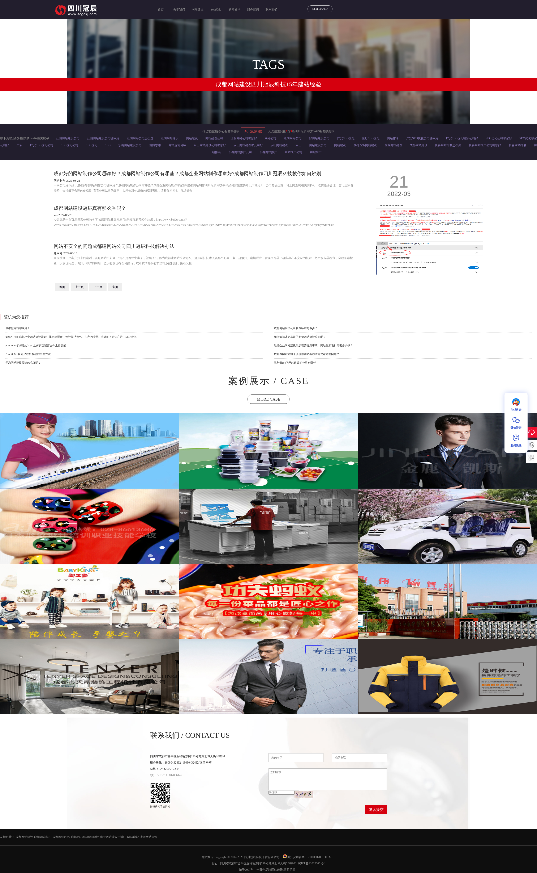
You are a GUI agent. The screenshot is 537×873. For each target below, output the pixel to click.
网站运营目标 (177, 145)
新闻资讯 (234, 9)
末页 (115, 287)
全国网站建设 (90, 837)
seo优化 (216, 9)
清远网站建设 (148, 837)
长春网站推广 (268, 152)
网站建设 (197, 9)
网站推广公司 (293, 152)
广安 (19, 145)
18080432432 (320, 9)
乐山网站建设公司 (130, 145)
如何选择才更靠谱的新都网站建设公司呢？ (300, 336)
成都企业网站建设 (365, 145)
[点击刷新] (304, 794)
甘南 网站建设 (128, 837)
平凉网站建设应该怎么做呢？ (23, 362)
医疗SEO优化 (370, 138)
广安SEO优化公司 (41, 145)
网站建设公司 (214, 138)
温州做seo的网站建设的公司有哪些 (295, 362)
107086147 (175, 775)
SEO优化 (91, 145)
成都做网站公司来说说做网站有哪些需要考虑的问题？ (306, 354)
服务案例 (253, 9)
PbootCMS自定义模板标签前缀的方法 (28, 354)
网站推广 (316, 152)
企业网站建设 (393, 145)
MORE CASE (268, 399)
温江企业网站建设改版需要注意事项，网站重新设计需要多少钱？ (313, 345)
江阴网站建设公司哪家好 (103, 138)
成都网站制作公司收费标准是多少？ (296, 328)
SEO (108, 145)
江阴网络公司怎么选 (140, 138)
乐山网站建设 (279, 145)
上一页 (79, 287)
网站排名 (393, 138)
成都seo (76, 837)
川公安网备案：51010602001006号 (309, 857)
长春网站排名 (517, 145)
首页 (161, 9)
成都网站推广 (43, 837)
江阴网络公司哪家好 (244, 138)
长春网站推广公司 (240, 152)
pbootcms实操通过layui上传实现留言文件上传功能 (35, 345)
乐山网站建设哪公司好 (248, 145)
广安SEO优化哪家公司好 (462, 138)
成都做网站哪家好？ (17, 328)
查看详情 (89, 470)
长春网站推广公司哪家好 (485, 145)
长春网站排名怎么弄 (448, 145)
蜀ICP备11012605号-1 (312, 863)
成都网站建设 (418, 145)
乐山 (298, 145)
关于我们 (179, 9)
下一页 (98, 287)
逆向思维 (155, 145)
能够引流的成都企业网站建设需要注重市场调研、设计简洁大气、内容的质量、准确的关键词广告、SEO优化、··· (73, 336)
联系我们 (271, 9)
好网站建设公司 (319, 138)
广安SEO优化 (346, 138)
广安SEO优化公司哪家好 (422, 138)
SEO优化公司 (69, 145)
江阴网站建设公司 (68, 138)
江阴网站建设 (170, 138)
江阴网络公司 (292, 138)
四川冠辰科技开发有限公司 (261, 857)
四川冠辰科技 (253, 131)
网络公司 (270, 138)
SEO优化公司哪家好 (499, 138)
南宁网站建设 (108, 837)
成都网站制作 (61, 837)
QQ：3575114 (158, 775)
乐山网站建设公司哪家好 (210, 145)
